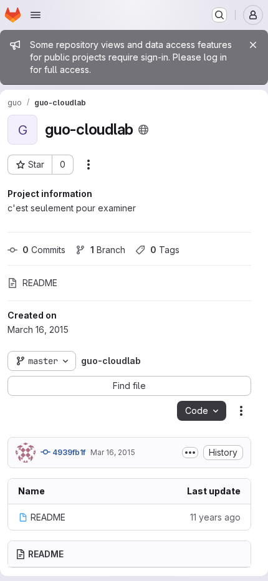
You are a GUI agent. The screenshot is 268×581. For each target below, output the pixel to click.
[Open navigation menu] (35, 15)
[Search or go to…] (219, 14)
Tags (164, 249)
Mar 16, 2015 (112, 452)
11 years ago (215, 517)
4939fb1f (67, 452)
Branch (107, 249)
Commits (43, 249)
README (39, 282)
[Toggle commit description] (190, 452)
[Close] (253, 44)
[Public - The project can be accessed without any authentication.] (143, 130)
